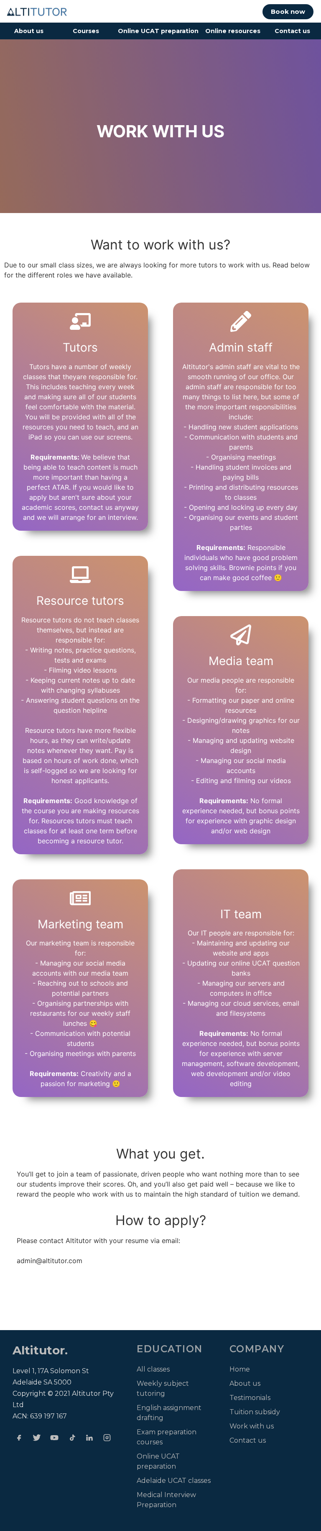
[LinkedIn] (89, 1437)
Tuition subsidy (254, 1412)
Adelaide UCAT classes (174, 1481)
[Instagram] (107, 1437)
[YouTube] (54, 1437)
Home (239, 1369)
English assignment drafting (169, 1413)
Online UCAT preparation (158, 31)
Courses (86, 31)
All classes (153, 1369)
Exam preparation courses (166, 1437)
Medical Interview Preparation (166, 1500)
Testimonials (249, 1398)
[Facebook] (19, 1437)
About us (28, 31)
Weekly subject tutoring (163, 1388)
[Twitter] (36, 1437)
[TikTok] (72, 1437)
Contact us (292, 31)
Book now (288, 11)
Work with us (251, 1426)
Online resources (232, 31)
